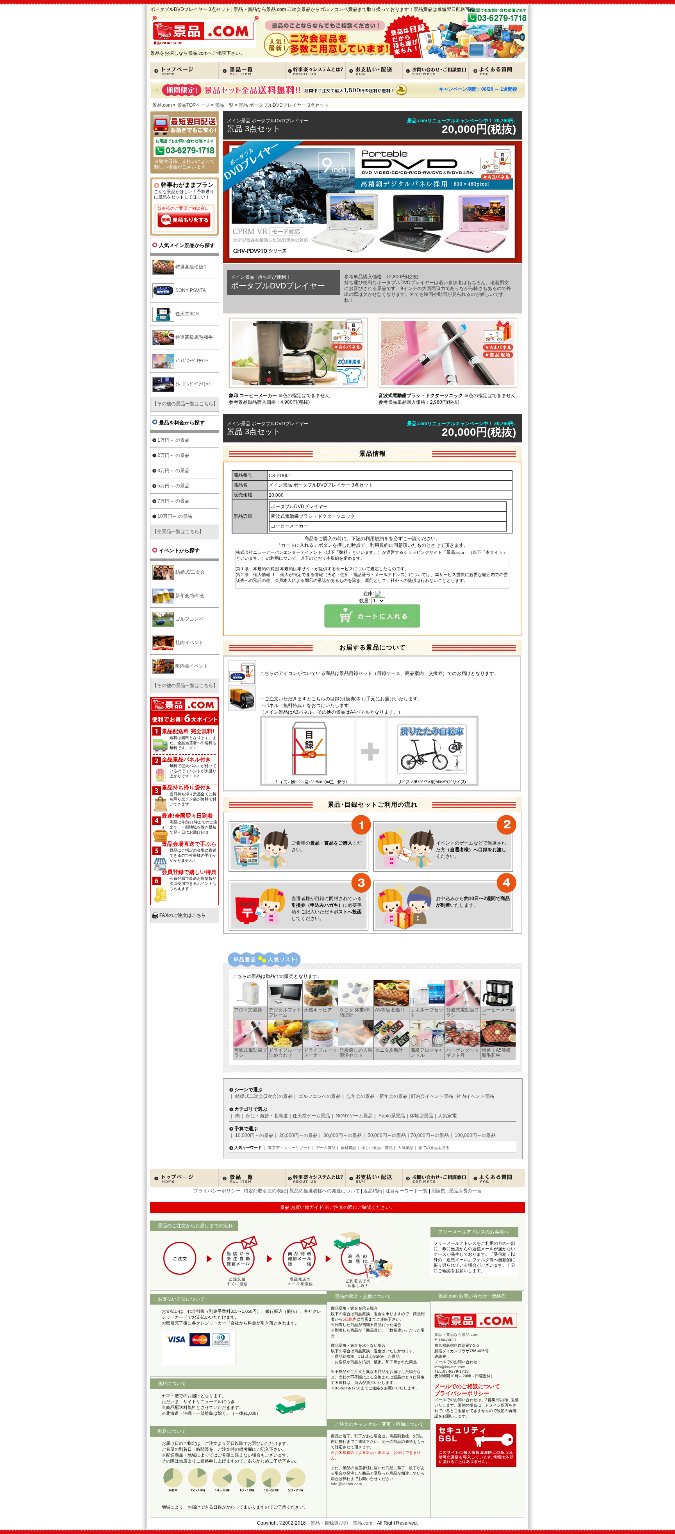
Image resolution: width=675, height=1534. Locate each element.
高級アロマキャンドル (427, 1052)
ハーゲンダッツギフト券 (462, 1052)
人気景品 (405, 1148)
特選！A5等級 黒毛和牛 (496, 1052)
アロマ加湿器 (248, 1010)
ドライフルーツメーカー (320, 1052)
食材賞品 (348, 1148)
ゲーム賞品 (326, 1148)
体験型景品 (421, 1116)
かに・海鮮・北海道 (267, 1116)
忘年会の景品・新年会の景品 (376, 1096)
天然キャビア (318, 1010)
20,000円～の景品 (298, 1135)
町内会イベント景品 (432, 1096)
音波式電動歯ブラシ (462, 1012)
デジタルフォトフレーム (285, 1012)
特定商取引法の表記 (265, 1191)
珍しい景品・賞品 (377, 1148)
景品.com (162, 105)
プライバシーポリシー (216, 1191)
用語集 (438, 1191)
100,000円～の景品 (475, 1135)
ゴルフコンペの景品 (319, 1096)
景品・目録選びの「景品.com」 (344, 1523)
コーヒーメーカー (498, 1012)
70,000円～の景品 (430, 1135)
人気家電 (447, 1116)
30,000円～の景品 (342, 1135)
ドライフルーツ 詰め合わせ (285, 1052)
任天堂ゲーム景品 (311, 1116)
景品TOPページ (193, 105)
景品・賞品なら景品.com (456, 1334)
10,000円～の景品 (254, 1135)
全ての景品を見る (434, 1148)
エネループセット (427, 1012)
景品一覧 (224, 105)
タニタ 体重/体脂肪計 (354, 1012)
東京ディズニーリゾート (289, 1148)
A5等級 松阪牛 (390, 1010)
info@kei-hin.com (346, 1484)
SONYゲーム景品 (354, 1116)
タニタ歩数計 (389, 1050)
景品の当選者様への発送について (324, 1191)
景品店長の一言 (465, 1191)
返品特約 (372, 1191)
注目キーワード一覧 (407, 1191)
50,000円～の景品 (387, 1135)
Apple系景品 (392, 1116)
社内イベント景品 (475, 1096)
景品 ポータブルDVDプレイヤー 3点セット (284, 105)
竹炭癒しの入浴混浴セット (355, 1052)
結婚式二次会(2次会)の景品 (264, 1096)
